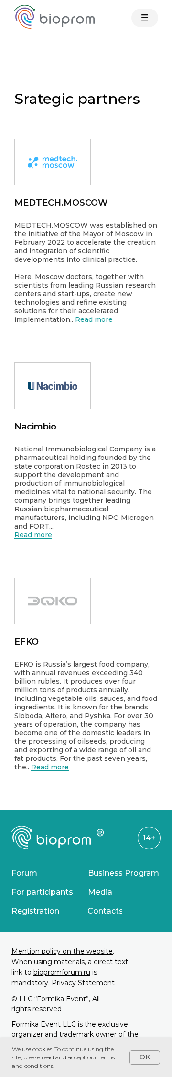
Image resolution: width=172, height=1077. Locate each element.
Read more (94, 319)
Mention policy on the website (62, 951)
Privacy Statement (83, 982)
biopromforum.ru (61, 972)
